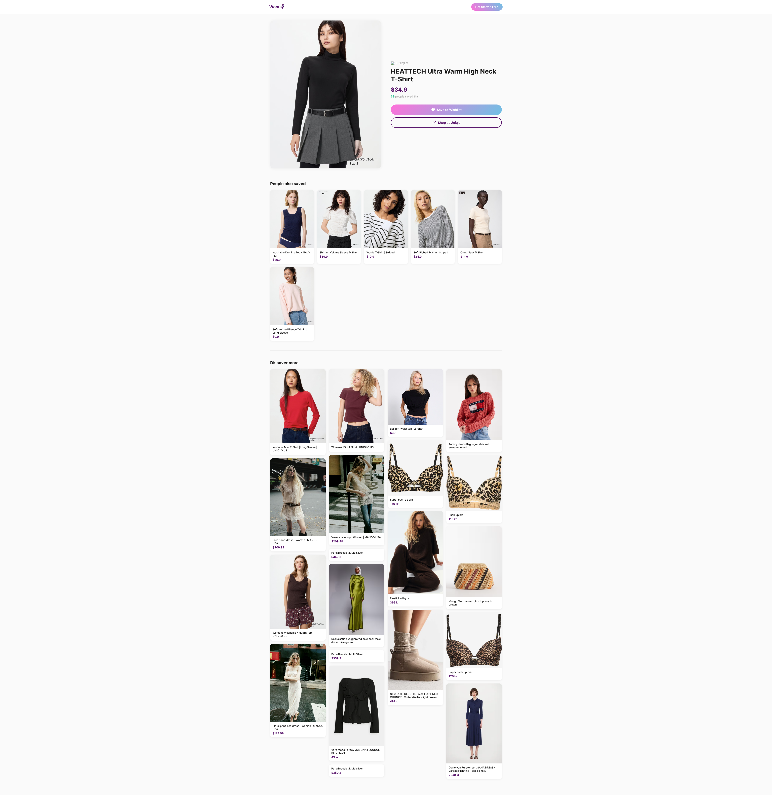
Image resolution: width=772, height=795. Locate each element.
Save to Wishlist (449, 110)
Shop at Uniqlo (449, 123)
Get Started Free (487, 7)
